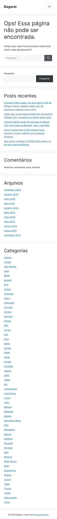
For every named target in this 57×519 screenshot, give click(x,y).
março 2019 (10, 230)
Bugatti (8, 280)
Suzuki (7, 479)
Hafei (7, 357)
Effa (6, 325)
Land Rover (10, 393)
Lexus (7, 398)
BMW (7, 275)
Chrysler (8, 307)
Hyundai (8, 366)
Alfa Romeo (10, 266)
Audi (6, 271)
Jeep (6, 375)
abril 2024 (9, 221)
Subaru (8, 475)
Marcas (8, 407)
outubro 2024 (11, 208)
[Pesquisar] (48, 58)
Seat (6, 466)
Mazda (7, 416)
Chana (7, 289)
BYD (6, 284)
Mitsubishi (9, 429)
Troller (7, 493)
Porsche (8, 448)
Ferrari (7, 330)
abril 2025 (9, 203)
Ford (6, 339)
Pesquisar (9, 73)
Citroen (8, 312)
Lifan (6, 402)
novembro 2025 (12, 190)
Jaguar (7, 370)
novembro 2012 (12, 235)
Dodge (7, 321)
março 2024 (10, 226)
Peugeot (8, 443)
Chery (7, 298)
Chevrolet (9, 303)
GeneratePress (41, 514)
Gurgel (7, 348)
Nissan (7, 434)
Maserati (8, 411)
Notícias (8, 438)
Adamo (8, 257)
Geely (7, 343)
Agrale (7, 262)
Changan (9, 293)
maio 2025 (9, 199)
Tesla (7, 484)
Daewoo (8, 316)
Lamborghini (10, 389)
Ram (6, 452)
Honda (7, 361)
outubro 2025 (11, 194)
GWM (7, 352)
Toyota (7, 488)
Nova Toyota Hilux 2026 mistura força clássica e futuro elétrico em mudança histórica (24, 133)
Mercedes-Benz (12, 420)
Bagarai (10, 7)
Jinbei (7, 380)
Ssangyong (10, 470)
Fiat (6, 334)
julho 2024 (9, 212)
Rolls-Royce (10, 461)
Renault (8, 457)
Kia (5, 384)
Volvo (7, 502)
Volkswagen (10, 497)
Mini (6, 425)
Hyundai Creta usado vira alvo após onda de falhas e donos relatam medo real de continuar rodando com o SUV (28, 106)
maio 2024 (9, 217)
